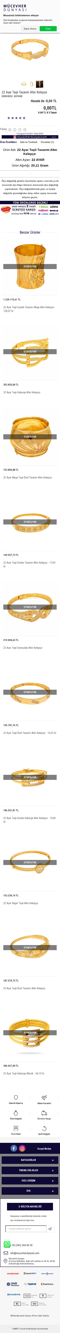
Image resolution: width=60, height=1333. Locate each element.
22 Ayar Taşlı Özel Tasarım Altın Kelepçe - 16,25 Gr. (30, 733)
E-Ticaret (21, 1329)
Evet (48, 28)
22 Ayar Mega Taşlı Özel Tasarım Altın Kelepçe (27, 477)
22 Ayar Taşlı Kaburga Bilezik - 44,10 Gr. (24, 1073)
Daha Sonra (30, 28)
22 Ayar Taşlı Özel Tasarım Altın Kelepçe (24, 988)
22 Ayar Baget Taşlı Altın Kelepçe (20, 903)
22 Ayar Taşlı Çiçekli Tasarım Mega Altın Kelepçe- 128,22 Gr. (29, 309)
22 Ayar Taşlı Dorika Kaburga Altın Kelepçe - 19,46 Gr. (29, 819)
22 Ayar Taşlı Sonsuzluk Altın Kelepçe (22, 647)
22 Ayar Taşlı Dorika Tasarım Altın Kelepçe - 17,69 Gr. (29, 564)
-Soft (15, 1329)
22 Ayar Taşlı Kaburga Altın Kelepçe (21, 392)
